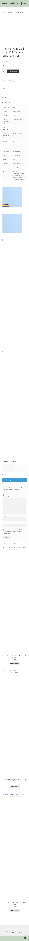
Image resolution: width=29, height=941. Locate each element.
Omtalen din (6, 496)
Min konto (5, 938)
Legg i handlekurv (13, 71)
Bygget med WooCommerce (19, 932)
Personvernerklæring (7, 932)
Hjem (4, 12)
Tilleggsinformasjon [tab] (7, 93)
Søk (14, 938)
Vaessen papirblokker (18, 12)
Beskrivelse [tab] (4, 88)
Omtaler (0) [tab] (4, 97)
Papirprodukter (9, 12)
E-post (5, 523)
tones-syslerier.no (10, 3)
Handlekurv (22, 937)
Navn (5, 516)
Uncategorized (5, 920)
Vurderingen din (7, 493)
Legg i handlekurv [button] (14, 663)
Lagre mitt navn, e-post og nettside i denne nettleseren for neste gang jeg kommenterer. (13, 531)
